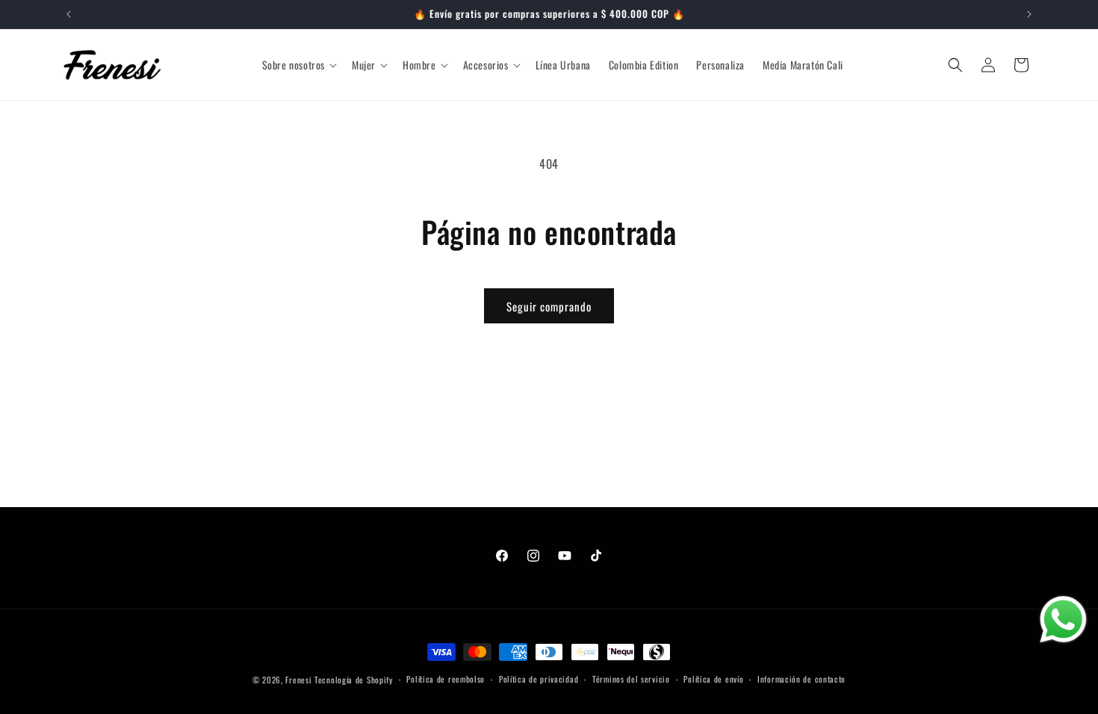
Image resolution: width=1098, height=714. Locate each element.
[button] (298, 65)
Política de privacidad (538, 679)
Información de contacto (801, 679)
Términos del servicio (631, 679)
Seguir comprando (549, 306)
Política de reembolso (445, 679)
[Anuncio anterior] (68, 14)
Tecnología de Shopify (353, 680)
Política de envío (713, 679)
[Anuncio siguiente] (1029, 14)
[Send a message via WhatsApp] (1063, 619)
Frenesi (298, 680)
